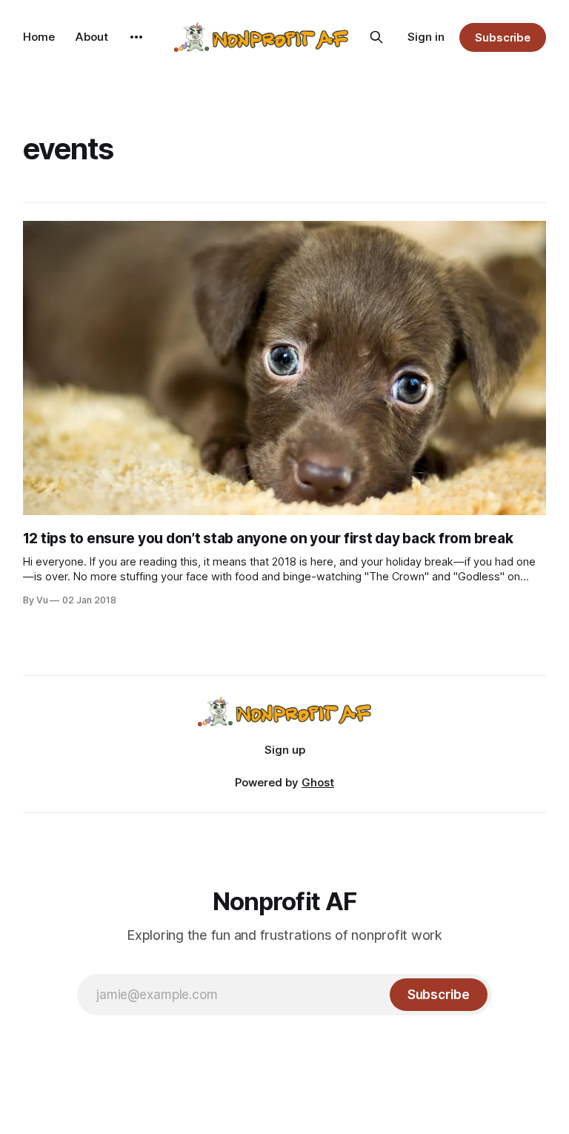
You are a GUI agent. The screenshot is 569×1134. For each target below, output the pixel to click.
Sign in (426, 37)
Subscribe (502, 37)
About (92, 37)
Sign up (284, 750)
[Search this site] (376, 37)
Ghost (318, 782)
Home (39, 37)
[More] (136, 37)
